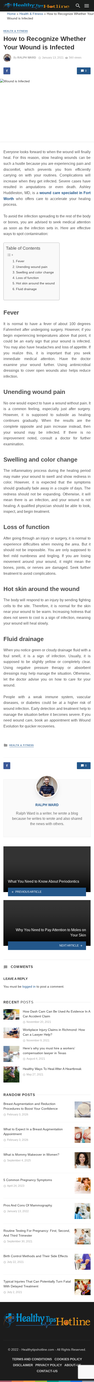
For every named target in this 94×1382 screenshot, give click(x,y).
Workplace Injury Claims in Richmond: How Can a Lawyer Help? (54, 1032)
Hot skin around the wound (35, 283)
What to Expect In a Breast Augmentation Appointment (33, 1131)
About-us (72, 1365)
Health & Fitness (31, 14)
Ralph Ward (26, 57)
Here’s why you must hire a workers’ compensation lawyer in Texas (49, 1050)
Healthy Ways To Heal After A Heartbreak (52, 1069)
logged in (29, 986)
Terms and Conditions (32, 1359)
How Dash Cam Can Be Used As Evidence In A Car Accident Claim (56, 1014)
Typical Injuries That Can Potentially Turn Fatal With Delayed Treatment (37, 1284)
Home (11, 14)
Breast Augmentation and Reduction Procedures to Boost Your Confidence (30, 1106)
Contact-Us (47, 1371)
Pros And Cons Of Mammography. (28, 1205)
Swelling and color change (35, 272)
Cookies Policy (68, 1359)
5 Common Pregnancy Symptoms (27, 1180)
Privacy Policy (48, 1365)
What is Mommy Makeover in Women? (31, 1154)
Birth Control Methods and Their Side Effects (35, 1256)
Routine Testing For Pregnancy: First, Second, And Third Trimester (36, 1233)
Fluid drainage (26, 289)
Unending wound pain (31, 267)
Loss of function (27, 278)
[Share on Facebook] (6, 70)
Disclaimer (23, 1365)
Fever (20, 261)
